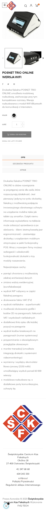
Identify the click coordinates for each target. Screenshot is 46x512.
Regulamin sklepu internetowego (23, 485)
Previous (3, 58)
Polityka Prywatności (23, 482)
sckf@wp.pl (23, 478)
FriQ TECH (23, 506)
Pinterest (14, 84)
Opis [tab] (23, 157)
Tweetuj (8, 84)
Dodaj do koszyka (18, 134)
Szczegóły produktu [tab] (23, 164)
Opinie (23, 170)
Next (43, 58)
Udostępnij (2, 84)
